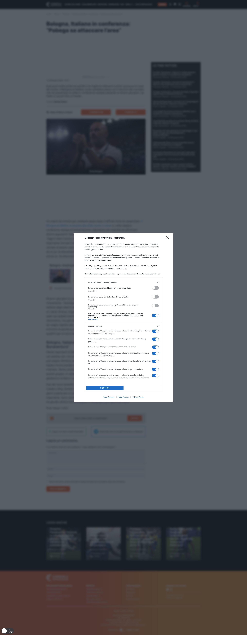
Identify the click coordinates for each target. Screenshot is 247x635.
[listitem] (123, 282)
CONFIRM (105, 388)
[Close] (168, 238)
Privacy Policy (138, 397)
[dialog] (123, 317)
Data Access (123, 397)
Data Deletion (108, 397)
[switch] (155, 288)
